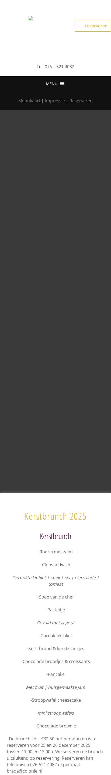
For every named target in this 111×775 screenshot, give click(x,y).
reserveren (95, 26)
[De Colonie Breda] (55, 30)
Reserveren (81, 101)
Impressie (55, 101)
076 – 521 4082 (59, 67)
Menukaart (29, 101)
